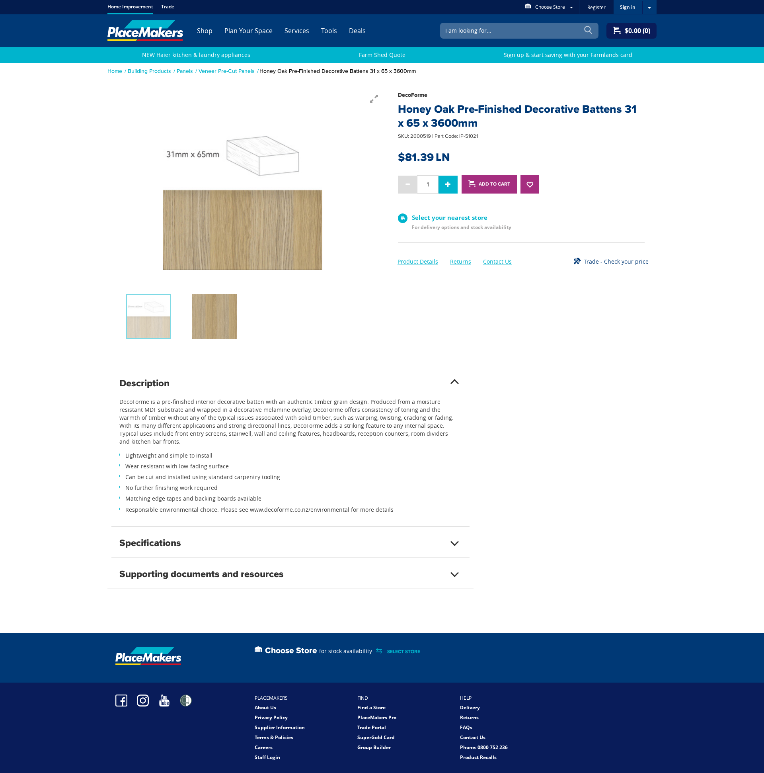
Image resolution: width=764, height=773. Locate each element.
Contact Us (497, 261)
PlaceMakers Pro (376, 717)
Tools (329, 30)
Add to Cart (494, 184)
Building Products (149, 71)
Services (297, 30)
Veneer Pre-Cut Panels (227, 71)
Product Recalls (478, 757)
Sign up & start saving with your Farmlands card (568, 55)
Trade (167, 6)
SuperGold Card (376, 737)
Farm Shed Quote (382, 55)
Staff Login (267, 757)
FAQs (466, 727)
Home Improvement (130, 6)
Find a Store (371, 707)
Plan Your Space (248, 30)
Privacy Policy (271, 717)
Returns (460, 261)
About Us (265, 707)
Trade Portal (371, 727)
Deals (357, 30)
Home (114, 71)
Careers (264, 747)
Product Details (418, 261)
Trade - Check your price (616, 261)
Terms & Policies (274, 737)
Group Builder (374, 747)
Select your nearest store (449, 217)
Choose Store (550, 7)
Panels (185, 71)
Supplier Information (280, 727)
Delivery (470, 707)
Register (596, 7)
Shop (204, 30)
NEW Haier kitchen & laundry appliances (196, 55)
